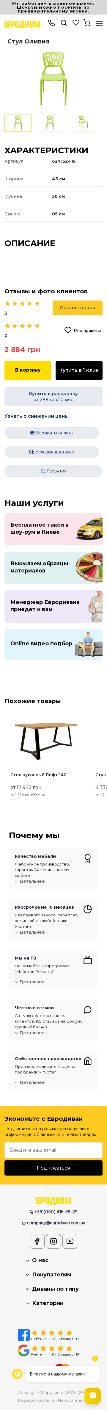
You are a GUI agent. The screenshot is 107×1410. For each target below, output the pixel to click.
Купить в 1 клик (79, 370)
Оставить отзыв (77, 307)
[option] (53, 78)
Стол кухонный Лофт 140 (38, 774)
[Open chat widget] (92, 1395)
